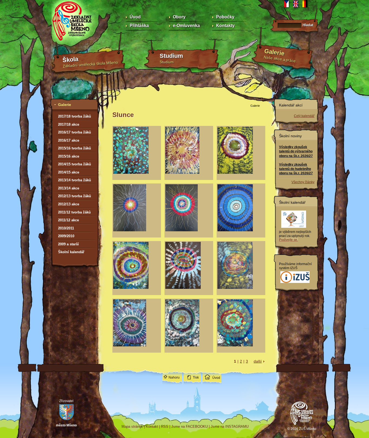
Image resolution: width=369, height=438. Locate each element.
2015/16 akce (68, 156)
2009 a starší (68, 244)
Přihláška (139, 25)
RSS (164, 426)
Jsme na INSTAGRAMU (230, 426)
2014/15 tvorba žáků (74, 164)
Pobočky (225, 17)
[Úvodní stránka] (302, 425)
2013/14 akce (68, 188)
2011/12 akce (68, 220)
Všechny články (302, 182)
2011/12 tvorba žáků (74, 212)
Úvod (135, 17)
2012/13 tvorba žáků (74, 196)
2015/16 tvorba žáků (74, 148)
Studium (171, 55)
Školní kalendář (71, 252)
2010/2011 (66, 228)
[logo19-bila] (295, 283)
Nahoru (174, 377)
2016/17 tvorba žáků (74, 132)
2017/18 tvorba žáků (74, 116)
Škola (70, 59)
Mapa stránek (132, 426)
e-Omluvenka (186, 25)
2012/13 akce (68, 204)
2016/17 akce (68, 140)
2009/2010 (66, 236)
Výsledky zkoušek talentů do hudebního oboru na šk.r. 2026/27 (296, 169)
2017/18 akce (68, 124)
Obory (179, 17)
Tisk (196, 377)
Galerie (274, 52)
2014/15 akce (68, 172)
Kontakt (152, 426)
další (258, 361)
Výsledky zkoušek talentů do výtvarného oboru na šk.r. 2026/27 (296, 151)
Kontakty (225, 25)
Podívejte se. (288, 240)
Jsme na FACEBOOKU (189, 426)
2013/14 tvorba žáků (74, 180)
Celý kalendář (304, 116)
